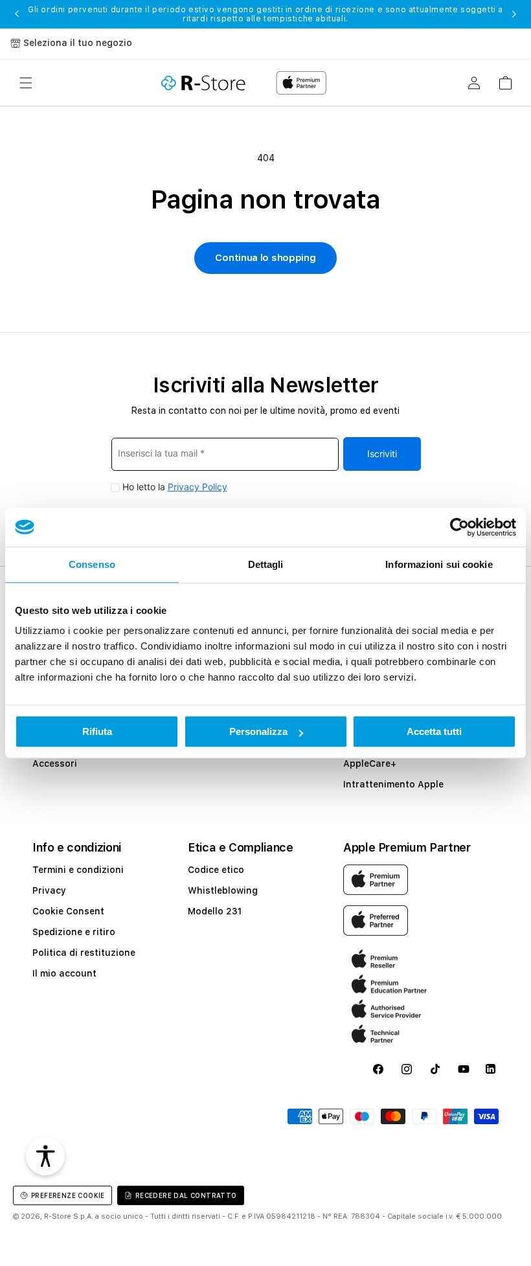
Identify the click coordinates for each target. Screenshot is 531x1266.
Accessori (54, 763)
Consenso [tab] (92, 564)
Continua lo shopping (265, 258)
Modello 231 (215, 911)
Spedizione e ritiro (73, 932)
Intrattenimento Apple (393, 784)
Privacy (49, 890)
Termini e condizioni (78, 870)
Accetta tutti (434, 731)
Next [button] (514, 14)
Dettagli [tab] (266, 564)
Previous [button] (16, 14)
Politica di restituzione (83, 952)
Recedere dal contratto (186, 1195)
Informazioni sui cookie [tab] (438, 564)
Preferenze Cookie (68, 1195)
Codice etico (216, 870)
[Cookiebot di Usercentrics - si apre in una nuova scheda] (459, 527)
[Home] (203, 83)
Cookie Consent (68, 911)
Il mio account (64, 973)
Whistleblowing (223, 890)
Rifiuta (97, 731)
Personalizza (258, 731)
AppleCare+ (369, 763)
